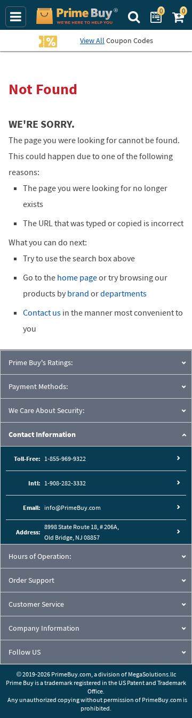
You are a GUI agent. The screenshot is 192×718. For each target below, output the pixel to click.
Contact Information (42, 434)
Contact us (42, 312)
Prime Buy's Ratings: (41, 362)
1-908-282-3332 (65, 483)
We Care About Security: (46, 410)
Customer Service (36, 604)
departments (123, 293)
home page (77, 277)
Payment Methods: (38, 386)
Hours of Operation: (40, 556)
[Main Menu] (15, 16)
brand (78, 293)
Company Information (44, 628)
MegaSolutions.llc (152, 674)
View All (92, 40)
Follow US (25, 652)
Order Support (31, 580)
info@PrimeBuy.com (72, 507)
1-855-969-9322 (65, 459)
